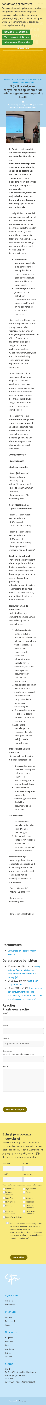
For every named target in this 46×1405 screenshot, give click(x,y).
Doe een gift (10, 1321)
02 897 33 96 (10, 1382)
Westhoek (30, 1202)
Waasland (29, 1198)
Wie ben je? (27, 1174)
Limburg (8, 1205)
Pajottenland (31, 1188)
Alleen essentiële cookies (17, 42)
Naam (5, 1013)
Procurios (22, 1401)
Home (23, 102)
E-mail (5, 1174)
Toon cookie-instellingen (16, 37)
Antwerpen (9, 1188)
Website (6, 1038)
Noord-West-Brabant (13, 1217)
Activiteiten (10, 1304)
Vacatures (9, 1349)
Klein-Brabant (10, 1202)
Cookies (8, 1356)
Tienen (28, 1192)
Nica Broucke (18, 82)
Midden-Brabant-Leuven (10, 1212)
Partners (9, 1341)
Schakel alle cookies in (16, 32)
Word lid (8, 1317)
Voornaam (7, 1163)
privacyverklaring (17, 25)
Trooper (8, 1325)
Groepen (9, 1300)
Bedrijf (5, 1026)
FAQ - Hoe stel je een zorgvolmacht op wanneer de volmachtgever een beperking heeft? (23, 91)
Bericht (6, 1066)
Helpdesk (9, 1337)
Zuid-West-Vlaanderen (30, 1212)
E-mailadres (7, 1051)
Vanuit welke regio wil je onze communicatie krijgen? (23, 1185)
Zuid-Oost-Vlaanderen (30, 1206)
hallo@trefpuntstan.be (26, 1382)
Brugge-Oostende (9, 1193)
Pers (7, 1345)
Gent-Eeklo (9, 1198)
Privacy (8, 1353)
